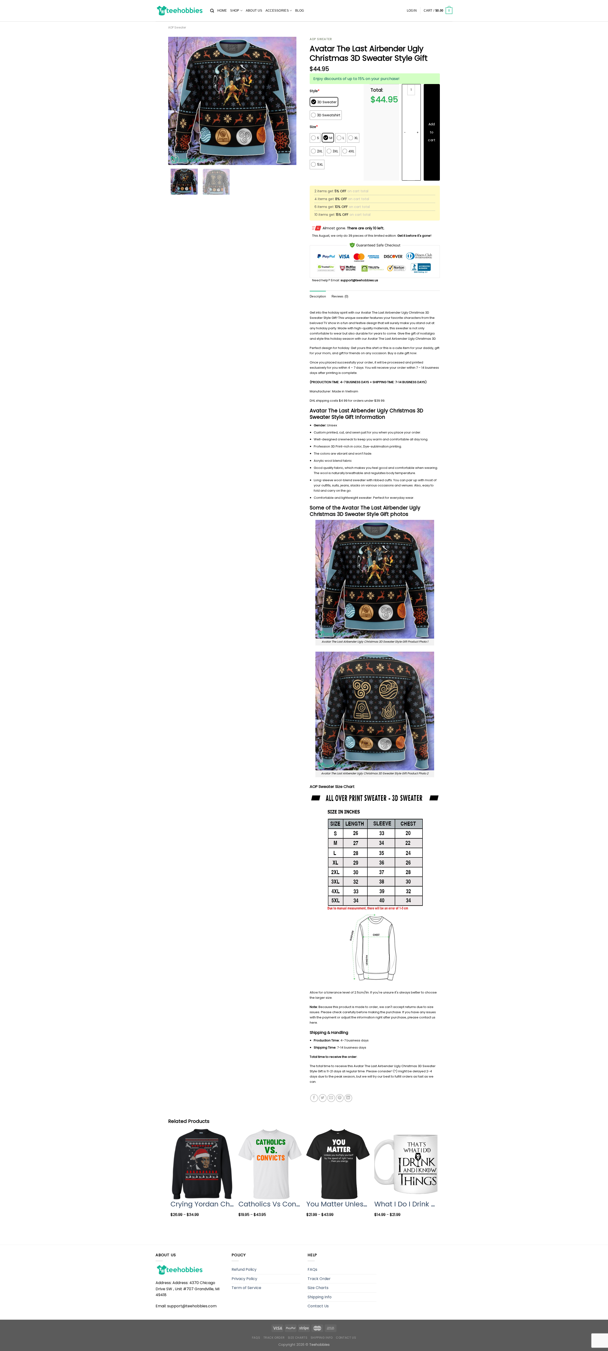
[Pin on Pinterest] (340, 1098)
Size (314, 126)
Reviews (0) (340, 296)
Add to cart (431, 132)
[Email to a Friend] (331, 1098)
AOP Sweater (177, 27)
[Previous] (176, 101)
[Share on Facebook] (314, 1098)
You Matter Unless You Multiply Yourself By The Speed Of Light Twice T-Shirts (338, 1204)
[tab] (318, 296)
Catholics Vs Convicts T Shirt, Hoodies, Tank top (270, 1204)
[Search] (212, 10)
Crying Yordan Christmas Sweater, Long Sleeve (202, 1204)
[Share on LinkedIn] (348, 1098)
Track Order (319, 1278)
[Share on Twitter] (323, 1098)
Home (222, 10)
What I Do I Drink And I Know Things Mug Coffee (405, 1204)
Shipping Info (320, 1297)
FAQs (312, 1269)
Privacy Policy (244, 1278)
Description (318, 296)
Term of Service (246, 1287)
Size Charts (318, 1287)
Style (314, 91)
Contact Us (318, 1306)
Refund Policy (244, 1269)
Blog (299, 10)
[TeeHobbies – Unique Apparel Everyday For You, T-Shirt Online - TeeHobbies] (179, 10)
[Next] (288, 101)
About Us (254, 10)
